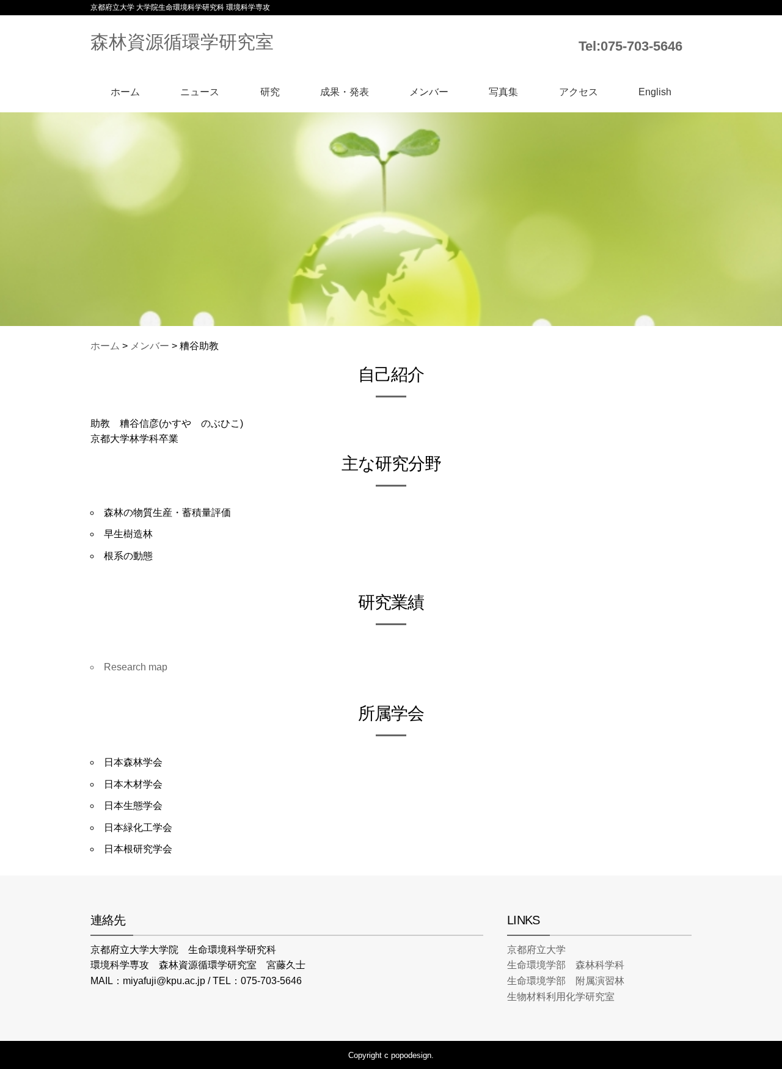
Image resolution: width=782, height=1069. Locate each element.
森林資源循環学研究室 (182, 42)
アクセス (578, 92)
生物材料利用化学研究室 (561, 996)
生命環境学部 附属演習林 (565, 981)
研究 (270, 92)
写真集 (503, 92)
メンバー (428, 92)
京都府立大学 (536, 949)
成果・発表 (344, 92)
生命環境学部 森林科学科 (565, 965)
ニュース (199, 92)
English (654, 92)
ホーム (125, 92)
